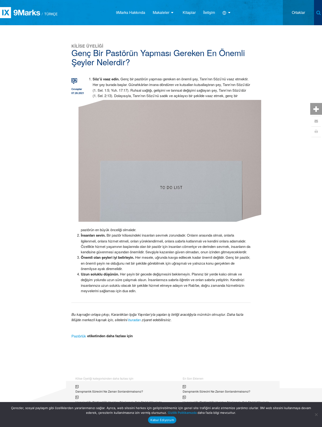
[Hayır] (316, 414)
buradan (134, 319)
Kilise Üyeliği (87, 46)
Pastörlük (78, 335)
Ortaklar (298, 12)
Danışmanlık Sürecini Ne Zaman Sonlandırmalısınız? (109, 391)
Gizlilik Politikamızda (182, 413)
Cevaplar (76, 89)
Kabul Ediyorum (162, 420)
